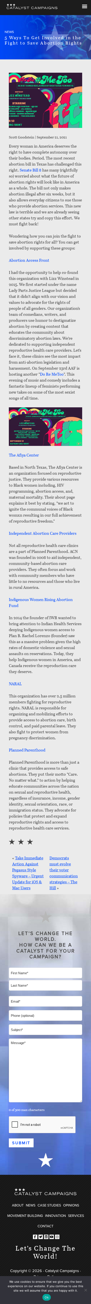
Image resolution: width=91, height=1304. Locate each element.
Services (76, 1215)
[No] (85, 1290)
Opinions (71, 1205)
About (18, 1205)
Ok (47, 1297)
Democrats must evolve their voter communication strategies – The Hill (63, 873)
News (30, 1205)
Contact (45, 1226)
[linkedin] (46, 1237)
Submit (21, 1143)
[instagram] (57, 1237)
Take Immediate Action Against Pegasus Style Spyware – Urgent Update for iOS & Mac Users (28, 873)
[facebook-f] (35, 1237)
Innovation (55, 1215)
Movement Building (25, 1215)
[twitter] (40, 1237)
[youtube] (51, 1237)
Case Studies (49, 1205)
